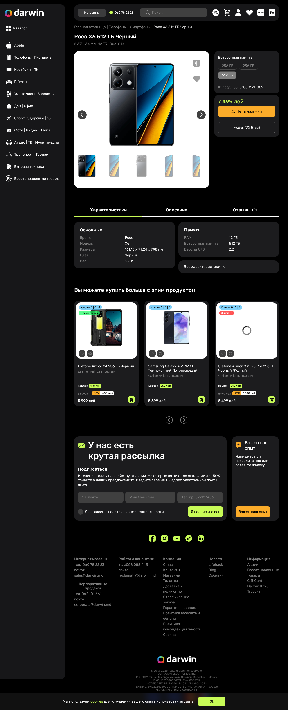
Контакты (171, 570)
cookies (96, 701)
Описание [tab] (176, 210)
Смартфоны (140, 27)
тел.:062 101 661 (87, 594)
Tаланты (170, 581)
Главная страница (90, 27)
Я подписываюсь (205, 512)
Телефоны (117, 27)
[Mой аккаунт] (238, 12)
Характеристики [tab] (108, 210)
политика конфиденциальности (136, 512)
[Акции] (215, 12)
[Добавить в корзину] (131, 399)
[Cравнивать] (260, 12)
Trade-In (254, 591)
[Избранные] (249, 12)
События (216, 575)
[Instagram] (164, 538)
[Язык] (272, 12)
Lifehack (216, 564)
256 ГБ (227, 66)
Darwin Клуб (257, 586)
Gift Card (254, 581)
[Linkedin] (201, 538)
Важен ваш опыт (252, 512)
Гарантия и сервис (179, 608)
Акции (253, 564)
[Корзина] (227, 12)
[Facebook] (152, 538)
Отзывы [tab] (245, 210)
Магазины (171, 575)
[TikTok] (188, 538)
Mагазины (91, 13)
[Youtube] (176, 538)
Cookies (169, 634)
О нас (168, 564)
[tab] (16, 28)
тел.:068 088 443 (133, 564)
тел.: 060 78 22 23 (89, 564)
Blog (212, 570)
